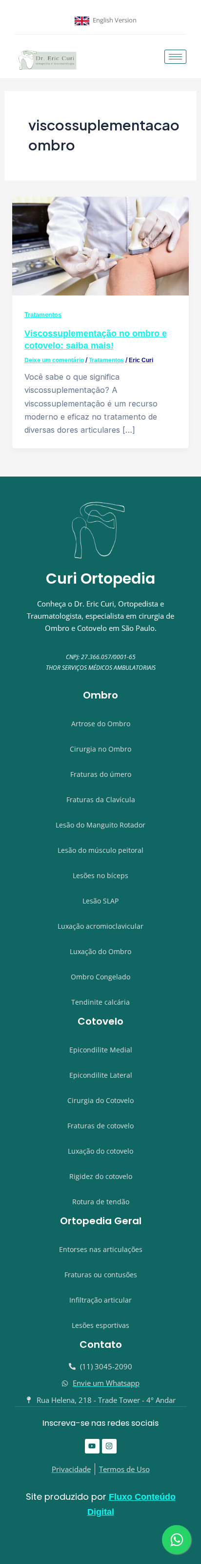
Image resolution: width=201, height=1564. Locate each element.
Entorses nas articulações (100, 1249)
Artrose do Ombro (100, 723)
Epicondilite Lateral (100, 1075)
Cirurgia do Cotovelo (100, 1100)
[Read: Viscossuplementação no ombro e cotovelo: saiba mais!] (100, 245)
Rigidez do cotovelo (100, 1176)
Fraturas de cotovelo (100, 1125)
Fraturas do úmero (100, 774)
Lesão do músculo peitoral (100, 850)
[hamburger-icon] (175, 57)
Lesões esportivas (100, 1325)
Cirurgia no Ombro (100, 749)
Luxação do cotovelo (100, 1151)
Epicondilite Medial (100, 1049)
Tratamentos (42, 314)
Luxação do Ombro (100, 951)
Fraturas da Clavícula (100, 799)
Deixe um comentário (54, 360)
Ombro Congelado (100, 976)
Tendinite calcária (100, 1002)
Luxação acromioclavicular (100, 926)
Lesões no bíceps (100, 875)
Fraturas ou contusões (100, 1274)
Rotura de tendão (100, 1201)
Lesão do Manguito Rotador (100, 824)
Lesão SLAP (100, 900)
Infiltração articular (100, 1300)
